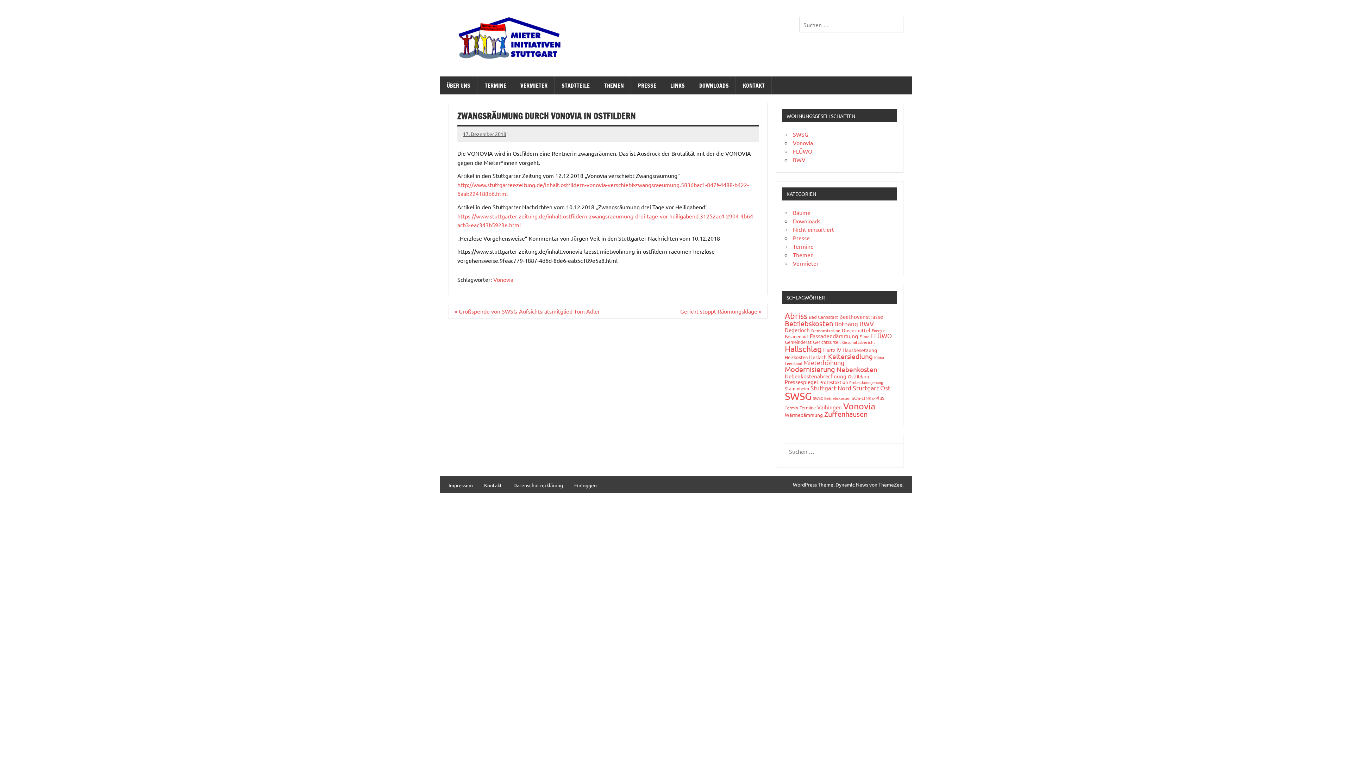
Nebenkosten (857, 369)
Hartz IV (832, 350)
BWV (799, 159)
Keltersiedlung (850, 356)
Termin (791, 407)
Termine (495, 85)
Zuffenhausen (846, 413)
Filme (864, 336)
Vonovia (503, 279)
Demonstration (825, 330)
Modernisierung (810, 369)
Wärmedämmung (804, 415)
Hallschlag (803, 349)
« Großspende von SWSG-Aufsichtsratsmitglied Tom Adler (527, 311)
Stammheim (797, 388)
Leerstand (793, 363)
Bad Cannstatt (823, 317)
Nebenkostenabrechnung (815, 376)
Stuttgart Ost (871, 387)
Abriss (796, 315)
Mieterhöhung (823, 362)
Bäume (801, 212)
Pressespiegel (801, 381)
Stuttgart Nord (830, 387)
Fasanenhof (796, 336)
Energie (878, 330)
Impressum (461, 485)
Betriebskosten (809, 323)
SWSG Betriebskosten (831, 398)
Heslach (818, 357)
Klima (879, 357)
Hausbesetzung (860, 350)
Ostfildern (858, 376)
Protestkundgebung (866, 382)
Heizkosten (796, 357)
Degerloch (797, 330)
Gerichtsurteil (827, 342)
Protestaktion (833, 382)
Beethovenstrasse (861, 316)
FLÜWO (802, 151)
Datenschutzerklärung (538, 485)
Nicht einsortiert (813, 229)
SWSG (800, 134)
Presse (647, 85)
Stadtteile (576, 85)
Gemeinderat (798, 342)
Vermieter (533, 85)
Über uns (458, 85)
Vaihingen (829, 407)
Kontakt (754, 85)
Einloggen (585, 485)
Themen (614, 85)
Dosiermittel (856, 330)
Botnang (846, 323)
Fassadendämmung (834, 335)
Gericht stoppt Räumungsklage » (721, 311)
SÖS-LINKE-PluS (868, 398)
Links (677, 85)
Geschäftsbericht (858, 342)
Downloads (714, 85)
